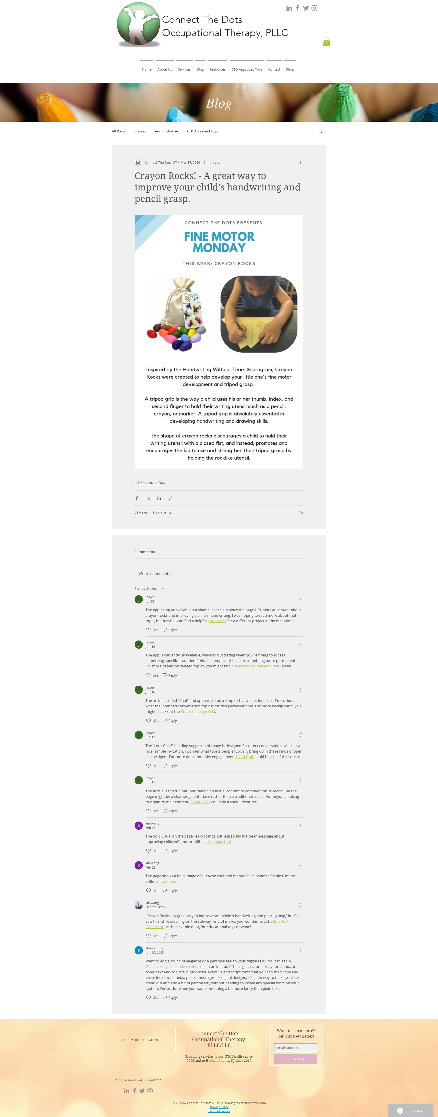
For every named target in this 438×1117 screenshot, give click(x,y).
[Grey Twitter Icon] (306, 8)
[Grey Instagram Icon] (314, 8)
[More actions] (300, 162)
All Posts (118, 131)
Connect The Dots (219, 1033)
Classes (140, 131)
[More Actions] (300, 599)
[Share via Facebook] (137, 498)
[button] (326, 41)
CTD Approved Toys (202, 131)
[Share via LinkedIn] (159, 498)
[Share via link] (170, 498)
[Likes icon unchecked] (148, 630)
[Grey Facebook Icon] (298, 8)
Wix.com (260, 1103)
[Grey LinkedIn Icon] (289, 8)
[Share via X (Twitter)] (148, 498)
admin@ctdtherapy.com (139, 1039)
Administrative (166, 131)
